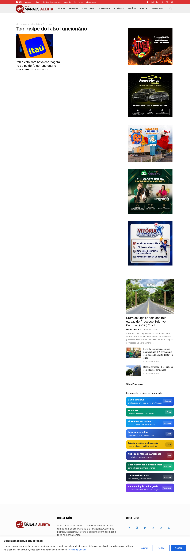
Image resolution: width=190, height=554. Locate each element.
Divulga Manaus (136, 399)
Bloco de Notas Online (139, 421)
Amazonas (88, 8)
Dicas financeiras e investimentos (145, 464)
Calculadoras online (138, 432)
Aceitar (178, 548)
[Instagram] (152, 2)
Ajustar (144, 548)
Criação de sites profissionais (143, 443)
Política (119, 8)
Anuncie (67, 2)
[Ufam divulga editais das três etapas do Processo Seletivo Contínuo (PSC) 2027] (150, 296)
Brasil (143, 8)
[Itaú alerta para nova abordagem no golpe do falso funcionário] (40, 46)
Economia (104, 8)
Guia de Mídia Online (138, 475)
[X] (167, 2)
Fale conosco (91, 2)
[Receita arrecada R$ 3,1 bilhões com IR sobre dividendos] (133, 370)
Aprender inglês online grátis (143, 486)
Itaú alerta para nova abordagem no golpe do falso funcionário (38, 63)
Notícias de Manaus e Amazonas (144, 453)
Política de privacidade (52, 2)
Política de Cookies (77, 549)
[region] (95, 545)
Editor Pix (133, 410)
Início (38, 2)
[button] (170, 8)
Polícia (132, 8)
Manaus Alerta (22, 70)
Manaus (73, 8)
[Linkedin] (157, 2)
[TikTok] (162, 2)
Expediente (78, 2)
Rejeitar (161, 548)
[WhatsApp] (172, 2)
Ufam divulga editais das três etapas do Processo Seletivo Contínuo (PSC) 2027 (146, 321)
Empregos (157, 8)
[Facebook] (147, 2)
